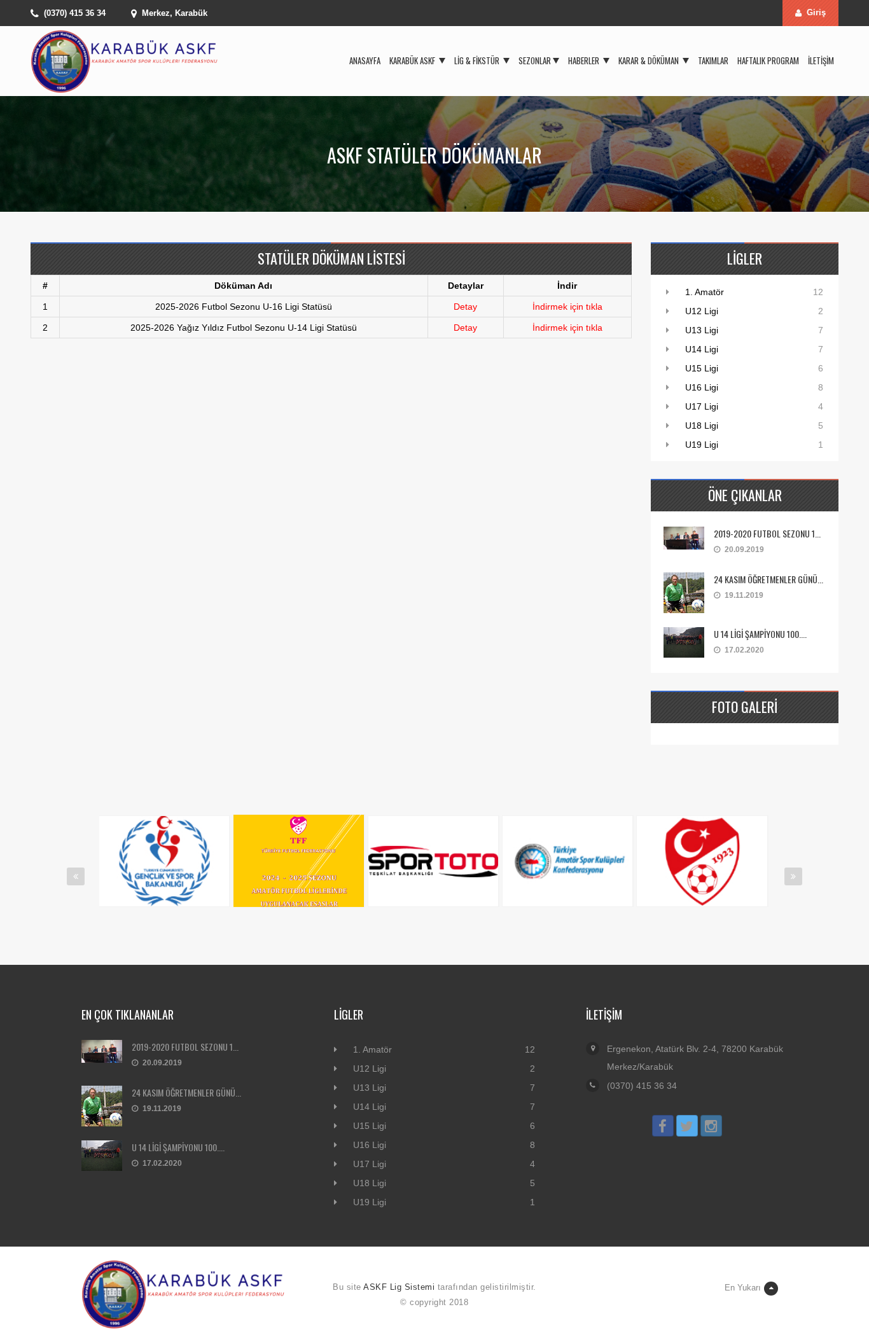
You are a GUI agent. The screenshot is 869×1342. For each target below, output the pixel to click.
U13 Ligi (701, 330)
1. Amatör (704, 292)
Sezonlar (534, 60)
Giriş (816, 12)
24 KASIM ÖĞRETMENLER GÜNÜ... (768, 579)
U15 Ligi (701, 368)
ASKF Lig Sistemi (398, 1287)
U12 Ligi (701, 311)
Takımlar (713, 60)
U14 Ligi (701, 349)
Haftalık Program (768, 60)
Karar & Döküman (649, 60)
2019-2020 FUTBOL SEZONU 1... (767, 533)
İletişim (821, 60)
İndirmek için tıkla (567, 306)
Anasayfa (364, 60)
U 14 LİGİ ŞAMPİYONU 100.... (760, 633)
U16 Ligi (701, 387)
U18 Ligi (701, 425)
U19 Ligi (701, 444)
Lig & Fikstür (477, 60)
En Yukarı (743, 1287)
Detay (465, 306)
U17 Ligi (701, 406)
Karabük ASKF (413, 60)
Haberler (584, 60)
